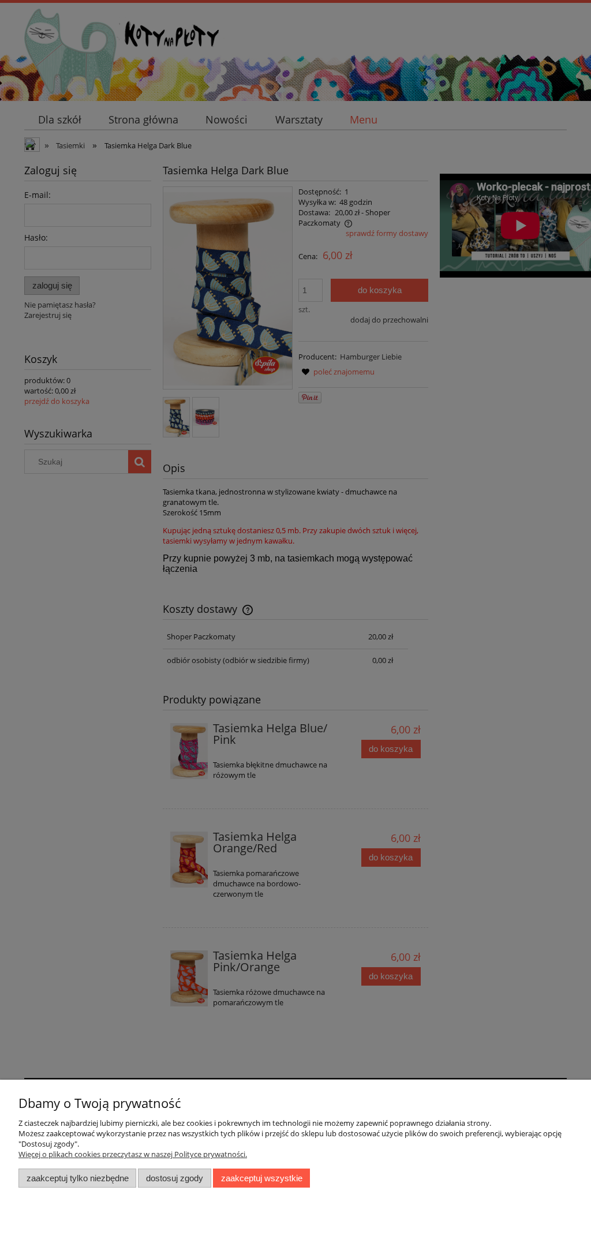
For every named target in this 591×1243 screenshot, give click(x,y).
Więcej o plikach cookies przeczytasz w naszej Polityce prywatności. (132, 1154)
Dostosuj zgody (174, 1178)
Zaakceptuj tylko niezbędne (78, 1178)
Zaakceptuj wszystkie (261, 1178)
